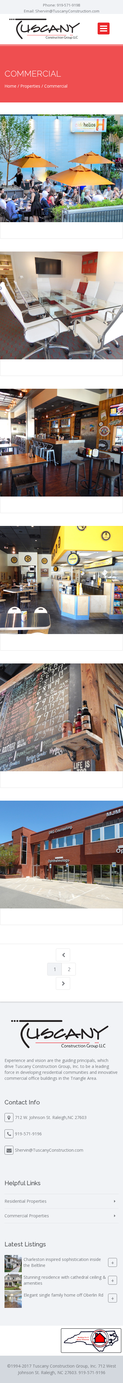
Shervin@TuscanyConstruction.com (67, 11)
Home (10, 86)
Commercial (55, 86)
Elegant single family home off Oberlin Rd (63, 1295)
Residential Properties (25, 1201)
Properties (30, 86)
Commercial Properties (26, 1215)
